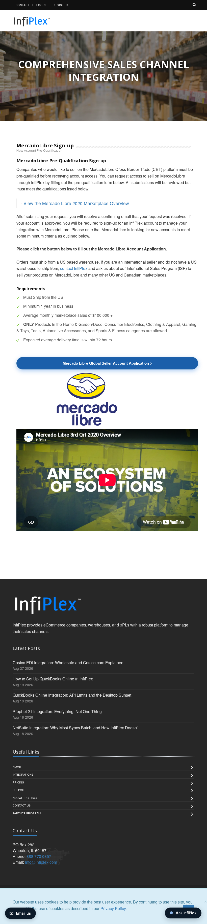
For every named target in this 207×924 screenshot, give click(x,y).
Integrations (23, 774)
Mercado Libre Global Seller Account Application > (107, 363)
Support (19, 790)
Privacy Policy (113, 908)
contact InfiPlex (73, 268)
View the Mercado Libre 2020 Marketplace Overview (76, 203)
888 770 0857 (39, 856)
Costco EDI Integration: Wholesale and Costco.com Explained (68, 662)
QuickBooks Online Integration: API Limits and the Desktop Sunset (72, 695)
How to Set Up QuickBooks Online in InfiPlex (53, 679)
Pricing (18, 782)
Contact (22, 5)
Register (60, 5)
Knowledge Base (25, 798)
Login (41, 5)
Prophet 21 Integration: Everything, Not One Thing (57, 711)
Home (17, 766)
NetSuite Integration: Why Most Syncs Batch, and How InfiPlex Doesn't (76, 728)
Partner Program (27, 813)
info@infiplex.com (41, 862)
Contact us (22, 805)
